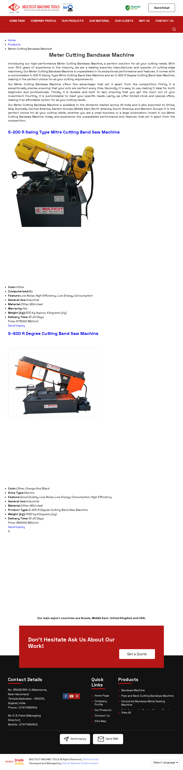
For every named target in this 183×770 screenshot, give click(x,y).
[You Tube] (71, 698)
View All (126, 712)
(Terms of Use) (90, 759)
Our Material (99, 21)
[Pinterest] (77, 698)
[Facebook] (66, 698)
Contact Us (164, 21)
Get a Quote (137, 654)
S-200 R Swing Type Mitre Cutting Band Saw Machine (64, 132)
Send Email (161, 8)
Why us (144, 21)
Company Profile (43, 21)
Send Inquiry (16, 325)
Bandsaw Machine (133, 690)
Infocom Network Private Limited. (79, 763)
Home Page (17, 21)
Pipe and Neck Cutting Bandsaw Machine (147, 695)
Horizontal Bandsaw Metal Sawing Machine (143, 703)
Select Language (164, 762)
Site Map (100, 721)
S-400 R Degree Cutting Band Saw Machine (53, 333)
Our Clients (124, 21)
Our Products (73, 21)
